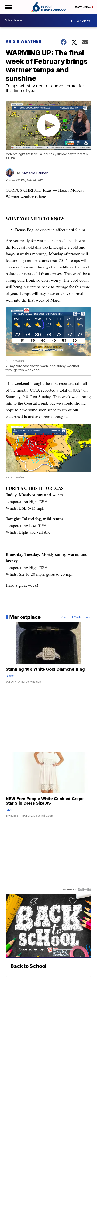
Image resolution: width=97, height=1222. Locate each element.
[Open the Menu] (8, 7)
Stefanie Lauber (35, 173)
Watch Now (83, 7)
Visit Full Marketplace (76, 617)
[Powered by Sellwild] (84, 889)
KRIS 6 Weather (24, 41)
